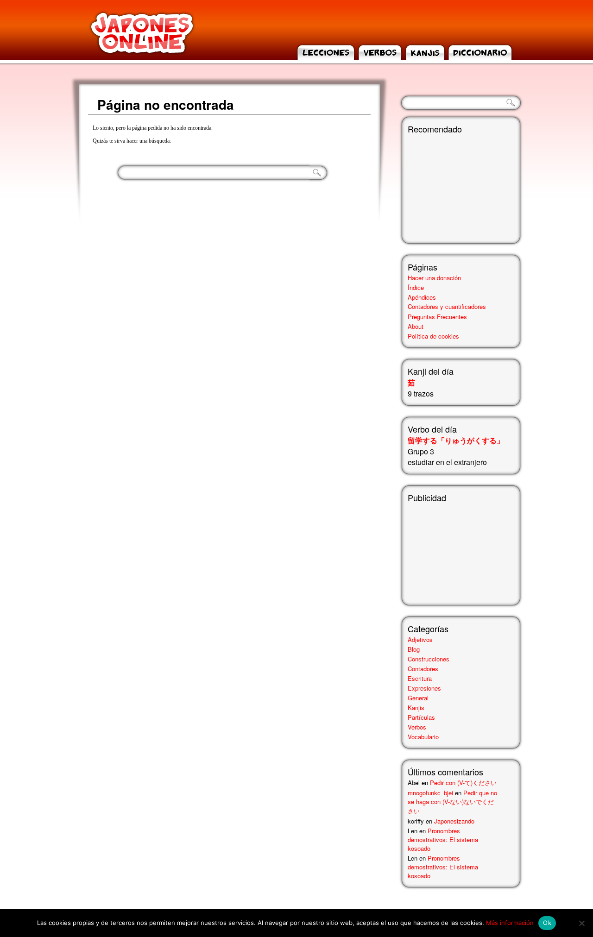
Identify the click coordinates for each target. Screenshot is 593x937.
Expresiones (424, 688)
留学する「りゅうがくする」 (456, 440)
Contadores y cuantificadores (447, 306)
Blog (414, 649)
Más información (510, 922)
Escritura (420, 678)
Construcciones (428, 658)
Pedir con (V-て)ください (463, 782)
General (418, 697)
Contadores (423, 668)
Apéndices (422, 297)
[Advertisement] (454, 549)
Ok (547, 922)
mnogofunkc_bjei (430, 792)
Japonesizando (454, 821)
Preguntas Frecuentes (437, 316)
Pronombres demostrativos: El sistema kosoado (443, 839)
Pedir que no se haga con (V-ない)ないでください (452, 801)
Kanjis (416, 707)
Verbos (417, 727)
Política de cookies (433, 336)
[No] (581, 923)
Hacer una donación (434, 277)
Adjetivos (420, 639)
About (415, 326)
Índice (416, 287)
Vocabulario (423, 736)
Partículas (421, 717)
